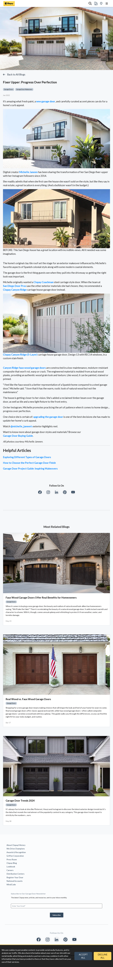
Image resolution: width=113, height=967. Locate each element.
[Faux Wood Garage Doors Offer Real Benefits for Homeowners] (56, 563)
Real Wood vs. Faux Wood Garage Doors (28, 699)
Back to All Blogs (16, 74)
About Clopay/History (16, 845)
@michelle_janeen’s (22, 426)
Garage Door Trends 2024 (20, 800)
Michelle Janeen (28, 172)
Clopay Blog (12, 863)
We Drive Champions (16, 848)
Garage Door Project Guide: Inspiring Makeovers (30, 468)
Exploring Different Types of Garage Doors (27, 457)
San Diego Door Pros (14, 285)
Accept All (83, 956)
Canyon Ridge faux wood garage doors (24, 367)
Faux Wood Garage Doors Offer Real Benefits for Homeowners (41, 597)
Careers (10, 870)
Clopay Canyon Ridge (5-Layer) (20, 354)
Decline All (102, 956)
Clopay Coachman (44, 282)
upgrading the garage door (48, 416)
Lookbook (11, 866)
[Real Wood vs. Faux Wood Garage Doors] (56, 665)
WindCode (11, 884)
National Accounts (15, 881)
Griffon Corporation (15, 856)
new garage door (45, 101)
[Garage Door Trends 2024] (56, 766)
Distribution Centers (15, 874)
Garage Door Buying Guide (18, 435)
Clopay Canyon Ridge (15, 289)
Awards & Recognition (16, 852)
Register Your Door (15, 877)
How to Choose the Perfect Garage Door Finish (29, 462)
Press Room (12, 859)
